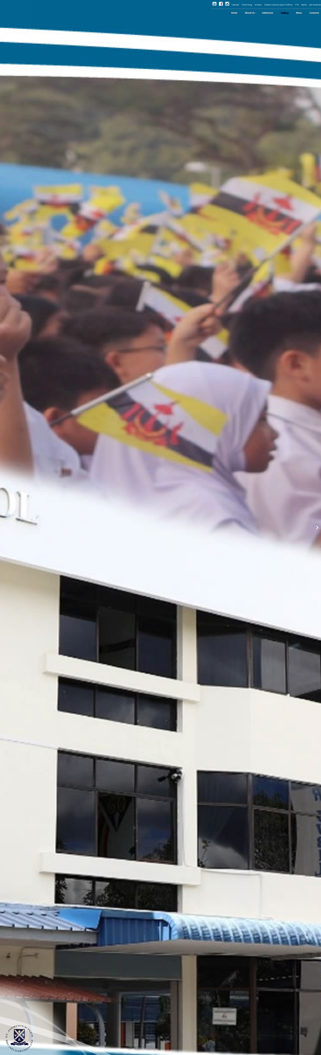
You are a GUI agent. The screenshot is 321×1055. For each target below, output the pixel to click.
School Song (247, 4)
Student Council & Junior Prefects (278, 4)
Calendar (235, 4)
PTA (297, 4)
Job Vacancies (315, 4)
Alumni (304, 4)
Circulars (258, 4)
